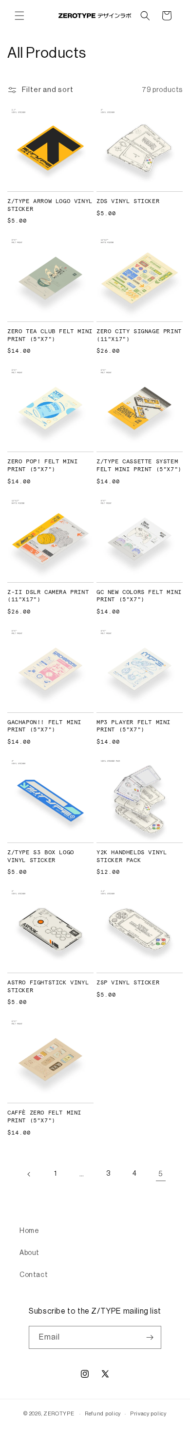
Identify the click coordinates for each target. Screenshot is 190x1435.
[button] (19, 15)
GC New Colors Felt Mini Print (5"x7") (139, 596)
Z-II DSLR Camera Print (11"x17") (48, 596)
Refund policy (103, 1413)
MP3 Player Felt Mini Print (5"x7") (133, 726)
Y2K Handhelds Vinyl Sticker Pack (131, 857)
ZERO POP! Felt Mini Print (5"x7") (42, 466)
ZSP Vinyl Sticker (127, 983)
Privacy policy (148, 1413)
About (29, 1253)
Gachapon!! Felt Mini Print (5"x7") (44, 726)
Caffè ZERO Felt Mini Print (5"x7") (44, 1117)
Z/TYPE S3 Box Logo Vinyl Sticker (40, 857)
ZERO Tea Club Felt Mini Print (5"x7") (50, 335)
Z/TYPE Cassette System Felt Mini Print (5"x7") (139, 466)
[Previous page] (29, 1174)
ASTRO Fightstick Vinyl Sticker (48, 987)
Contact (33, 1275)
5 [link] (160, 1174)
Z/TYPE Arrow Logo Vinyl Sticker (50, 205)
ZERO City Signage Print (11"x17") (139, 335)
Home (28, 1231)
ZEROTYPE (59, 1413)
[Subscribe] (150, 1337)
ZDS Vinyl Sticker (127, 202)
